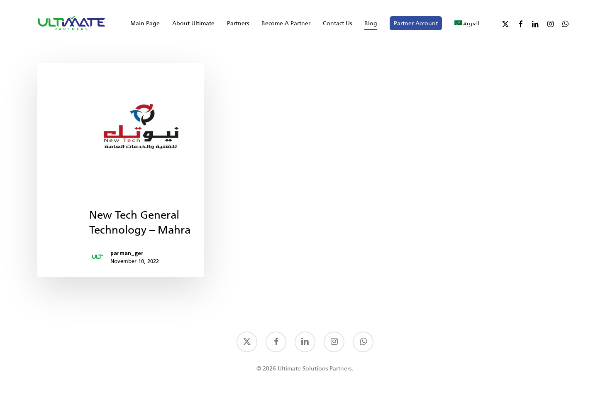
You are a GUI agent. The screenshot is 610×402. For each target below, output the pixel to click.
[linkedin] (305, 341)
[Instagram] (550, 23)
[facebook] (276, 341)
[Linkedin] (535, 23)
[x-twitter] (247, 341)
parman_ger (127, 253)
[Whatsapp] (565, 23)
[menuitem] (466, 23)
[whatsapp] (363, 341)
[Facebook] (520, 23)
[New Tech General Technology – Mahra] (120, 170)
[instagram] (334, 341)
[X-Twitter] (505, 23)
